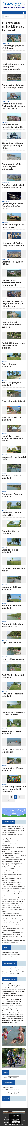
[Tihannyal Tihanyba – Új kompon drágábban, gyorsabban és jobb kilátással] (14, 138)
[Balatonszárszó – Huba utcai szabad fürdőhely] (14, 452)
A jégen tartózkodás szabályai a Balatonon (13, 886)
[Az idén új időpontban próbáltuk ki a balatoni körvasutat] (14, 220)
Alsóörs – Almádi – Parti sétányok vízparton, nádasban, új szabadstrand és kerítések (13, 909)
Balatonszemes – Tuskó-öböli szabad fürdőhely (11, 513)
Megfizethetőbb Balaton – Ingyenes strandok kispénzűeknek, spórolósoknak (13, 345)
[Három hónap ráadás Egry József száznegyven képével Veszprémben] (14, 238)
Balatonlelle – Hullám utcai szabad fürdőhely (13, 569)
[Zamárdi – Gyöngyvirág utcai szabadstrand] (14, 378)
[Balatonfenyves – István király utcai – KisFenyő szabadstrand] (14, 707)
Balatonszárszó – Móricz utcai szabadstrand (12, 476)
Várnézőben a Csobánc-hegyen (11, 1003)
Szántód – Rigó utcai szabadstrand (13, 401)
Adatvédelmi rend (15, 1089)
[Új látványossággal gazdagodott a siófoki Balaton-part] (14, 41)
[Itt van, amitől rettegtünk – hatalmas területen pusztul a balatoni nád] (14, 317)
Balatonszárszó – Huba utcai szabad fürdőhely (14, 458)
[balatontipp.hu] (14, 5)
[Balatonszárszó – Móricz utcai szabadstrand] (14, 471)
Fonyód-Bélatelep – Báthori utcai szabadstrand (13, 676)
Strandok (4, 340)
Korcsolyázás (5, 201)
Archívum (4, 1077)
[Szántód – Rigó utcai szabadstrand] (14, 396)
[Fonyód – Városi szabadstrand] (14, 638)
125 (8, 800)
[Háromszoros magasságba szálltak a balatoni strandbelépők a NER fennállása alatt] (14, 782)
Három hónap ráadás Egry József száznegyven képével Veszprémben (13, 244)
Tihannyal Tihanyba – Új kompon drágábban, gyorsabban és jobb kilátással (12, 145)
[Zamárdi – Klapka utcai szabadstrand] (14, 359)
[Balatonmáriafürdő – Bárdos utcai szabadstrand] (14, 763)
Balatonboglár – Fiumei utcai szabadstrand (11, 606)
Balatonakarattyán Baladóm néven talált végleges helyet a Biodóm (13, 86)
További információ (16, 1120)
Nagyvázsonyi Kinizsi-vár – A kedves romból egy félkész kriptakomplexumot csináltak (13, 66)
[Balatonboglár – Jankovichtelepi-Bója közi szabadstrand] (14, 619)
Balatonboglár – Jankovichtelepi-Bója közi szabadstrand (13, 625)
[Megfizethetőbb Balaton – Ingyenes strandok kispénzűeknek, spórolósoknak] (14, 338)
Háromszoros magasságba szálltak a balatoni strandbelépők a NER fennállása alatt (14, 789)
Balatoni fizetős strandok (9, 1121)
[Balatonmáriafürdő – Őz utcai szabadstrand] (14, 726)
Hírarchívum (5, 43)
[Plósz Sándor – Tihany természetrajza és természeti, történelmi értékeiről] (14, 275)
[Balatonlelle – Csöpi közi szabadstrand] (14, 545)
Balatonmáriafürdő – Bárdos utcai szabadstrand (13, 769)
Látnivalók (5, 61)
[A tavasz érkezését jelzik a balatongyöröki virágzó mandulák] (14, 120)
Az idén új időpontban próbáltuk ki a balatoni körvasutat (13, 225)
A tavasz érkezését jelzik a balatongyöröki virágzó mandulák (12, 125)
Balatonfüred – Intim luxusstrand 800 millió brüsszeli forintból (13, 186)
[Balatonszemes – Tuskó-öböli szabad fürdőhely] (14, 508)
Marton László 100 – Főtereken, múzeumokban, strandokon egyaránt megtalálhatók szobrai (12, 915)
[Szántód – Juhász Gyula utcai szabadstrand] (14, 412)
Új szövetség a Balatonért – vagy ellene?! (13, 834)
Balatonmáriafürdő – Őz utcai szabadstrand (11, 731)
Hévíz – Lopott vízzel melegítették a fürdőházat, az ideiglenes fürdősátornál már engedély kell (14, 924)
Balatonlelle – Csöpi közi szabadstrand (10, 550)
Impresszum (5, 1087)
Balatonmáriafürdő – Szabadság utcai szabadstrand (12, 750)
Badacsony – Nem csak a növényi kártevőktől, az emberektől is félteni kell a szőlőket (13, 936)
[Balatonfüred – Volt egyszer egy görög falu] (14, 257)
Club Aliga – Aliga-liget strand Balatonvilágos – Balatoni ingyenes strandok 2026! (11, 840)
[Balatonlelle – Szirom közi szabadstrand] (14, 526)
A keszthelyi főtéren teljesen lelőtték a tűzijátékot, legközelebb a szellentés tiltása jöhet (13, 894)
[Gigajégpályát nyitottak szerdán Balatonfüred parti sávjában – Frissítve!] (14, 199)
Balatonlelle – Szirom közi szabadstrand (10, 532)
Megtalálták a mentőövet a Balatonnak (12, 932)
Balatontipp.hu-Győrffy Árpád (12, 1124)
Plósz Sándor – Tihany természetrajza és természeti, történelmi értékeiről (11, 282)
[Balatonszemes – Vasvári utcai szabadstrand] (14, 489)
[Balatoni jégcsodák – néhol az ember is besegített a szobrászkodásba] (14, 159)
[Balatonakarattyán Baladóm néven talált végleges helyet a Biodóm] (14, 80)
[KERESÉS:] (14, 16)
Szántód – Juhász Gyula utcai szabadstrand (11, 418)
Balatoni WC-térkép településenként (12, 970)
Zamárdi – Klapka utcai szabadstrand (9, 365)
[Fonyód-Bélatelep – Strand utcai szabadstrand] (14, 689)
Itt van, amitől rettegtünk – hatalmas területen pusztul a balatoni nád (11, 324)
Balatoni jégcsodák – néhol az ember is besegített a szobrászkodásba (12, 166)
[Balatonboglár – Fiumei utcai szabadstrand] (14, 601)
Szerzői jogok (5, 1089)
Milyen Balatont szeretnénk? (10, 836)
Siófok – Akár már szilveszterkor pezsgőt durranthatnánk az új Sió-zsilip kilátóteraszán (13, 303)
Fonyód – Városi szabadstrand (11, 642)
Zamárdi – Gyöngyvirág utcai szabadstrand (11, 383)
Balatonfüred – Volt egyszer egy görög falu (12, 262)
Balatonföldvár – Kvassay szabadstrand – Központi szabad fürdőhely (12, 438)
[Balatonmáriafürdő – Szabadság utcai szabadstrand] (14, 744)
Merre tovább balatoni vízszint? (10, 898)
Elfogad (16, 1122)
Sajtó (11, 1087)
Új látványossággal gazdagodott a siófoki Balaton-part (13, 46)
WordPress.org (6, 1091)
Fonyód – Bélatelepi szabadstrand (13, 658)
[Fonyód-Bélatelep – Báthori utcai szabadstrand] (14, 670)
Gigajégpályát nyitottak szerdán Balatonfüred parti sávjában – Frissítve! (12, 206)
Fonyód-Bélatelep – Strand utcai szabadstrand (12, 694)
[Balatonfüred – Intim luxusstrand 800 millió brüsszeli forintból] (14, 180)
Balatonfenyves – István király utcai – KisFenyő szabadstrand (13, 713)
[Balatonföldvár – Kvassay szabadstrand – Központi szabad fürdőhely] (14, 431)
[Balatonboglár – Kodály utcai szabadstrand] (14, 582)
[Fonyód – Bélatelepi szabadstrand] (14, 654)
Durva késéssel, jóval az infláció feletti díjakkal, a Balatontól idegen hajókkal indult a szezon (13, 106)
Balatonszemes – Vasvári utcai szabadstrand (12, 495)
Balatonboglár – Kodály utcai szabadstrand (11, 588)
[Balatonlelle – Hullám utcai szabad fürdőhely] (14, 563)
